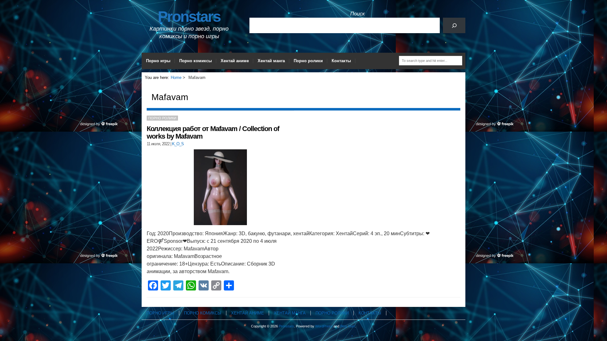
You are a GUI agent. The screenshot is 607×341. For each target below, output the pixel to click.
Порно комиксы (195, 60)
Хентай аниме (235, 60)
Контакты (341, 60)
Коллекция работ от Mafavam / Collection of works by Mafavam (213, 132)
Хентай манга (271, 60)
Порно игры (158, 60)
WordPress (324, 326)
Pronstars (189, 16)
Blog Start (347, 326)
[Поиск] (454, 25)
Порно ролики (308, 60)
